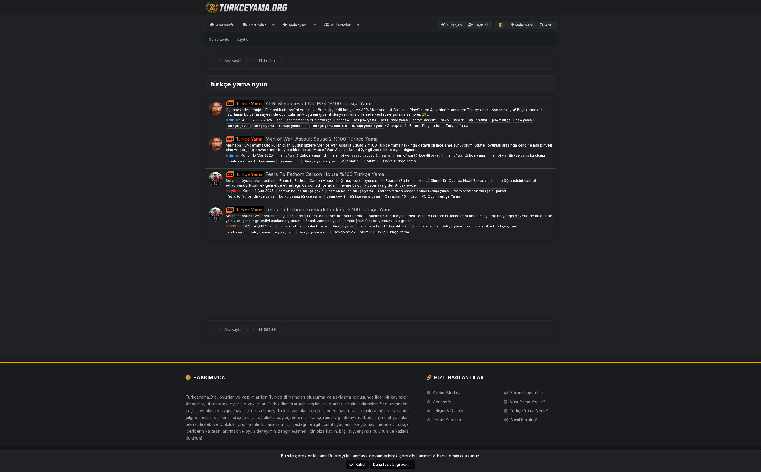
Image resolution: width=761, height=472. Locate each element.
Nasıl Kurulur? (524, 420)
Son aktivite (219, 39)
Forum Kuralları (447, 420)
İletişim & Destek (448, 410)
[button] (273, 25)
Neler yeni (298, 25)
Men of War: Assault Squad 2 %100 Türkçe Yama (307, 139)
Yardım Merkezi (447, 392)
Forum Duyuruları (526, 392)
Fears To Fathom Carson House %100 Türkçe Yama (310, 174)
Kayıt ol (243, 39)
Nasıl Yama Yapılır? (527, 401)
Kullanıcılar (340, 25)
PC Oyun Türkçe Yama (396, 161)
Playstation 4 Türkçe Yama (445, 125)
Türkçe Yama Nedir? (529, 410)
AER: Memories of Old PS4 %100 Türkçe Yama (304, 103)
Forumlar (257, 25)
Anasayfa (442, 401)
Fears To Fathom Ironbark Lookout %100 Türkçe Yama (313, 210)
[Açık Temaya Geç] (501, 25)
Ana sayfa (225, 25)
